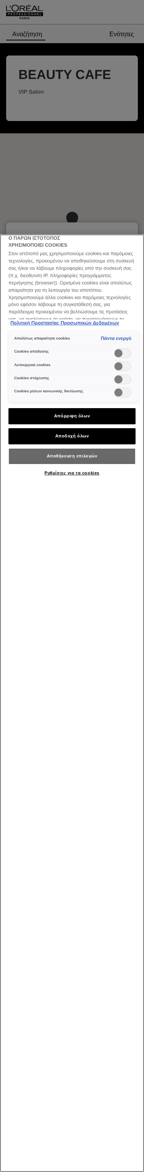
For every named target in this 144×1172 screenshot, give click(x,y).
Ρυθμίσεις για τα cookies (72, 473)
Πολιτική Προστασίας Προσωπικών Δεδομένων (64, 323)
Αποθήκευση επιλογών (72, 456)
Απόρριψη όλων (72, 416)
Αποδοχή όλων (72, 436)
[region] (72, 703)
